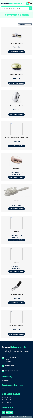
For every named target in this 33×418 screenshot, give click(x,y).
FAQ (3, 389)
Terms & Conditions (8, 400)
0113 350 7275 (9, 366)
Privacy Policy (6, 397)
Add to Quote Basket (16, 51)
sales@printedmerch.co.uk (13, 371)
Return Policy (6, 402)
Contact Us (5, 380)
